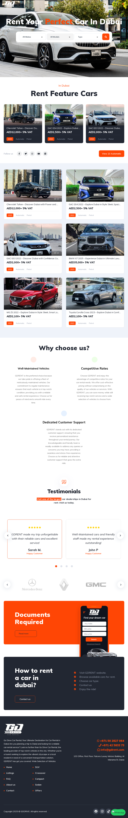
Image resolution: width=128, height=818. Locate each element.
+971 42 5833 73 (112, 745)
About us (10, 784)
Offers (38, 790)
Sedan (38, 784)
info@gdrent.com (112, 749)
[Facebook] (96, 811)
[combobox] (32, 37)
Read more (23, 633)
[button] (56, 566)
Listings (10, 773)
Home (9, 767)
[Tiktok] (109, 811)
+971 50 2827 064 (111, 741)
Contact (10, 790)
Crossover (40, 773)
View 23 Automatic (111, 153)
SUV (37, 767)
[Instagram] (102, 811)
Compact (39, 779)
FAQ (8, 779)
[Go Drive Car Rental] (10, 4)
